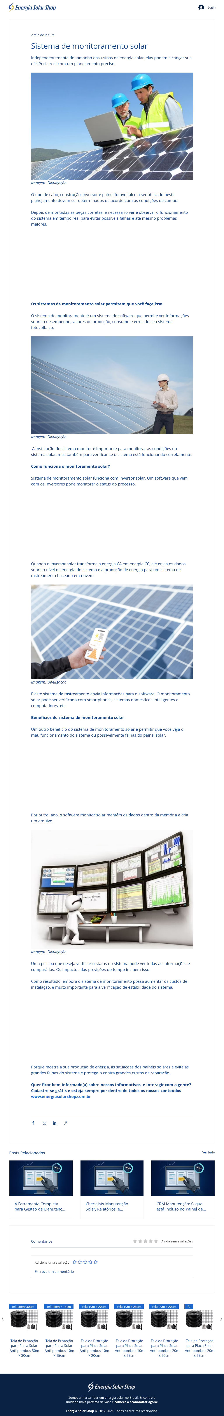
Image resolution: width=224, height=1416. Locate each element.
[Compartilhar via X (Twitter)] (44, 1123)
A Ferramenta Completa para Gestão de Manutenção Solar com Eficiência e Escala (41, 1206)
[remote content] (112, 264)
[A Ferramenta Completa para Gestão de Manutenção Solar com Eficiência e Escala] (41, 1178)
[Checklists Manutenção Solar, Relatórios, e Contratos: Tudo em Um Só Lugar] (112, 1178)
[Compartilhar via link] (65, 1123)
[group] (112, 1336)
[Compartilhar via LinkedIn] (54, 1123)
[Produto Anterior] (2, 1319)
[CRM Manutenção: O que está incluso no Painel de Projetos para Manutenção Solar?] (183, 1178)
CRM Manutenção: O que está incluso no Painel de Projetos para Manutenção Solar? (181, 1206)
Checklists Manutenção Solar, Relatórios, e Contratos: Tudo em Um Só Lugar (110, 1206)
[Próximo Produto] (221, 1319)
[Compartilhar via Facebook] (33, 1123)
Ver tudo (208, 1152)
